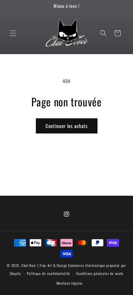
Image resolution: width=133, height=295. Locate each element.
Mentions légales (69, 283)
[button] (13, 33)
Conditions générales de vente (99, 273)
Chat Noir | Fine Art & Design (44, 265)
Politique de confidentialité (48, 273)
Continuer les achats (67, 125)
